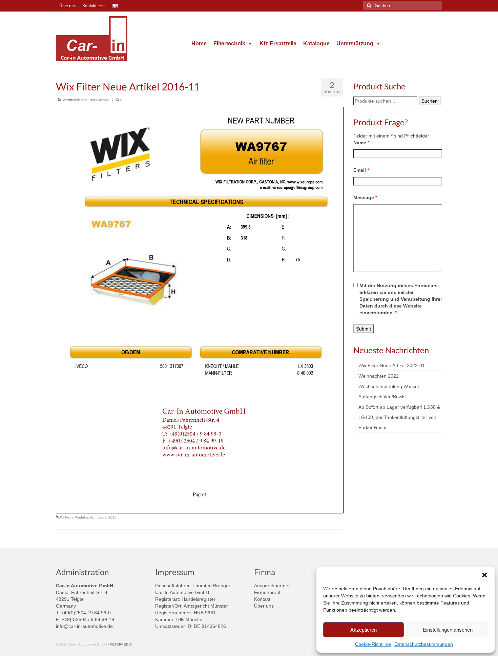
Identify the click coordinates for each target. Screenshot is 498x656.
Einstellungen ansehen (448, 630)
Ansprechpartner (272, 585)
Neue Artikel (99, 100)
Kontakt (262, 599)
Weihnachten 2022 (378, 376)
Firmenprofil (267, 592)
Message (365, 197)
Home (199, 43)
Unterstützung (354, 43)
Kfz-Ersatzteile (278, 43)
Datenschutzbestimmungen (423, 644)
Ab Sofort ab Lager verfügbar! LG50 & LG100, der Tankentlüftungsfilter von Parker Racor (399, 417)
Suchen (429, 101)
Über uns (264, 606)
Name (361, 142)
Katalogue (316, 43)
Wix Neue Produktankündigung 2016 (88, 517)
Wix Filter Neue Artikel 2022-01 (391, 365)
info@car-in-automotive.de (84, 626)
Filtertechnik (229, 43)
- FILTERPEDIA (120, 644)
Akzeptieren (363, 630)
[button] (484, 575)
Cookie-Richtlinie (373, 644)
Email (361, 170)
